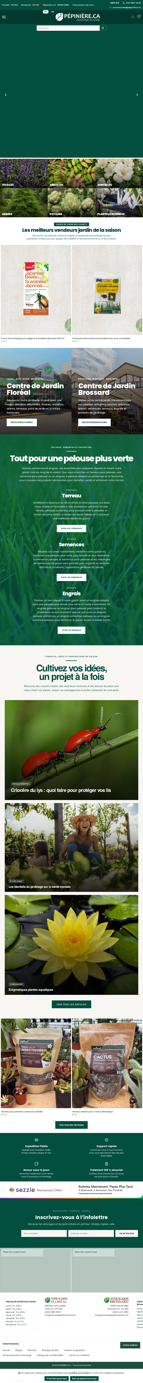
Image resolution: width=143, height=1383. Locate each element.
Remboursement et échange (17, 1355)
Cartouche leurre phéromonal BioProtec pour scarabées (101, 338)
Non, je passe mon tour (84, 1378)
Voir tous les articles (71, 1004)
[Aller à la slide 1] (12, 154)
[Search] (103, 28)
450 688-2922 (133, 3)
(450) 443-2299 (120, 1312)
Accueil (6, 1350)
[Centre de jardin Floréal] (56, 1300)
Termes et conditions (79, 1355)
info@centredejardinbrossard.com (111, 1315)
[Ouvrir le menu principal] (24, 17)
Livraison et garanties (74, 1350)
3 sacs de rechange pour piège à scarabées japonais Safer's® (33, 338)
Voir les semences (71, 577)
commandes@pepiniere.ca (127, 7)
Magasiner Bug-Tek (25, 141)
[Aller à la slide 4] (30, 154)
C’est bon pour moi (57, 1378)
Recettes (32, 1350)
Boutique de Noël (50, 1350)
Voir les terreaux (71, 528)
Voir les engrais (71, 630)
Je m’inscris (126, 1233)
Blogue (19, 1350)
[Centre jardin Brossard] (116, 1300)
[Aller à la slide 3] (23, 154)
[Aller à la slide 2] (17, 154)
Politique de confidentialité (50, 1355)
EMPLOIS (114, 3)
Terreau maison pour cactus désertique (92, 1111)
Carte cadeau (130, 1345)
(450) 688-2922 (52, 1312)
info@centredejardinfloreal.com (60, 1315)
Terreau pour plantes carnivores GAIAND (22, 1111)
